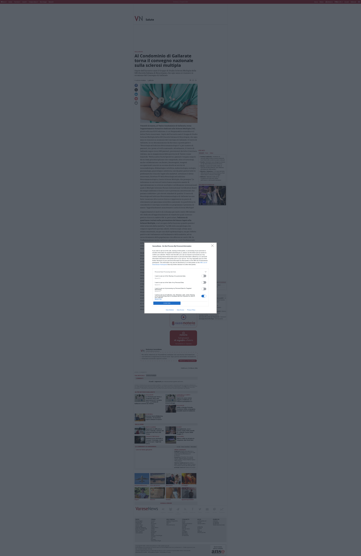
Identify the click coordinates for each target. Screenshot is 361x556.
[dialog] (180, 278)
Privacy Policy (191, 310)
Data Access (180, 310)
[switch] (203, 276)
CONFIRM (166, 303)
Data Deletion (170, 310)
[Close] (213, 246)
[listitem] (180, 272)
